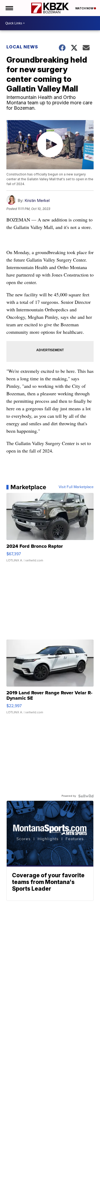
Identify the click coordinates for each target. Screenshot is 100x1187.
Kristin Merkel (37, 200)
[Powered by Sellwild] (86, 796)
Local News (22, 46)
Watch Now (84, 8)
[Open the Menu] (9, 8)
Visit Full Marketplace (76, 487)
